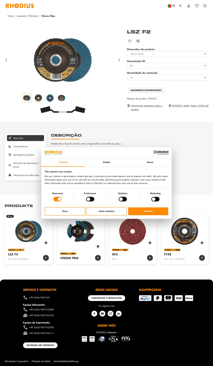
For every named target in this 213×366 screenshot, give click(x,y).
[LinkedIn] (119, 313)
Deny (65, 211)
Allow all (148, 211)
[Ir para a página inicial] (20, 5)
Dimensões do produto (141, 49)
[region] (63, 66)
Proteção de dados (41, 361)
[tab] (25, 138)
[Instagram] (110, 313)
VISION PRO (69, 258)
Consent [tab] (63, 162)
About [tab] (150, 162)
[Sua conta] (188, 5)
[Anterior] (6, 60)
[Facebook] (94, 313)
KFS (115, 254)
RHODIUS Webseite (106, 332)
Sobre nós (106, 325)
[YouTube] (102, 313)
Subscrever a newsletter (107, 298)
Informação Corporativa (16, 361)
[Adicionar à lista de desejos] (130, 41)
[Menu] (205, 5)
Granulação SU (136, 61)
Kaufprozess (150, 290)
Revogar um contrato (40, 345)
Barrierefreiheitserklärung (66, 361)
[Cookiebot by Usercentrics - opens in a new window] (156, 153)
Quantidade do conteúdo (142, 72)
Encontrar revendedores (146, 90)
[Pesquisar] (180, 5)
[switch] (90, 199)
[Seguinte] (119, 60)
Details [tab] (106, 162)
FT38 (167, 254)
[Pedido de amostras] (138, 41)
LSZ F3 (13, 254)
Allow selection (106, 211)
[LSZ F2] (63, 60)
